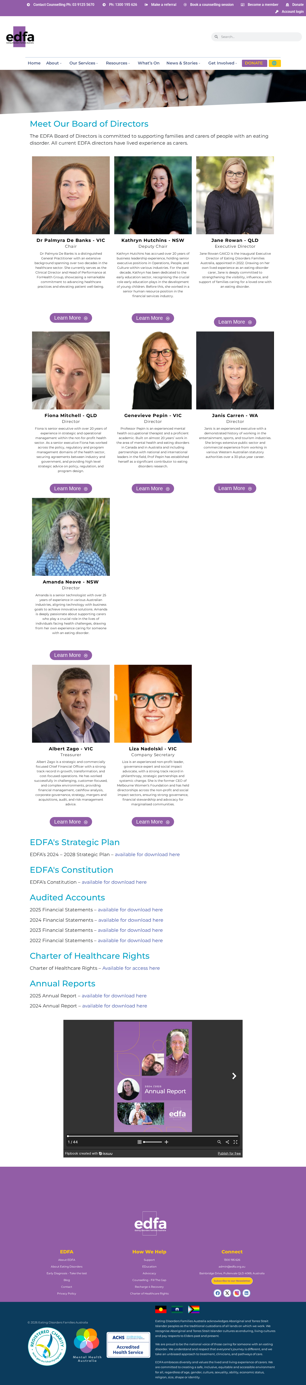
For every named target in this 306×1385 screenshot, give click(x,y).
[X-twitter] (227, 1293)
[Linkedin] (246, 1293)
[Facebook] (217, 1293)
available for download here (147, 854)
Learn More (67, 318)
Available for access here (131, 968)
